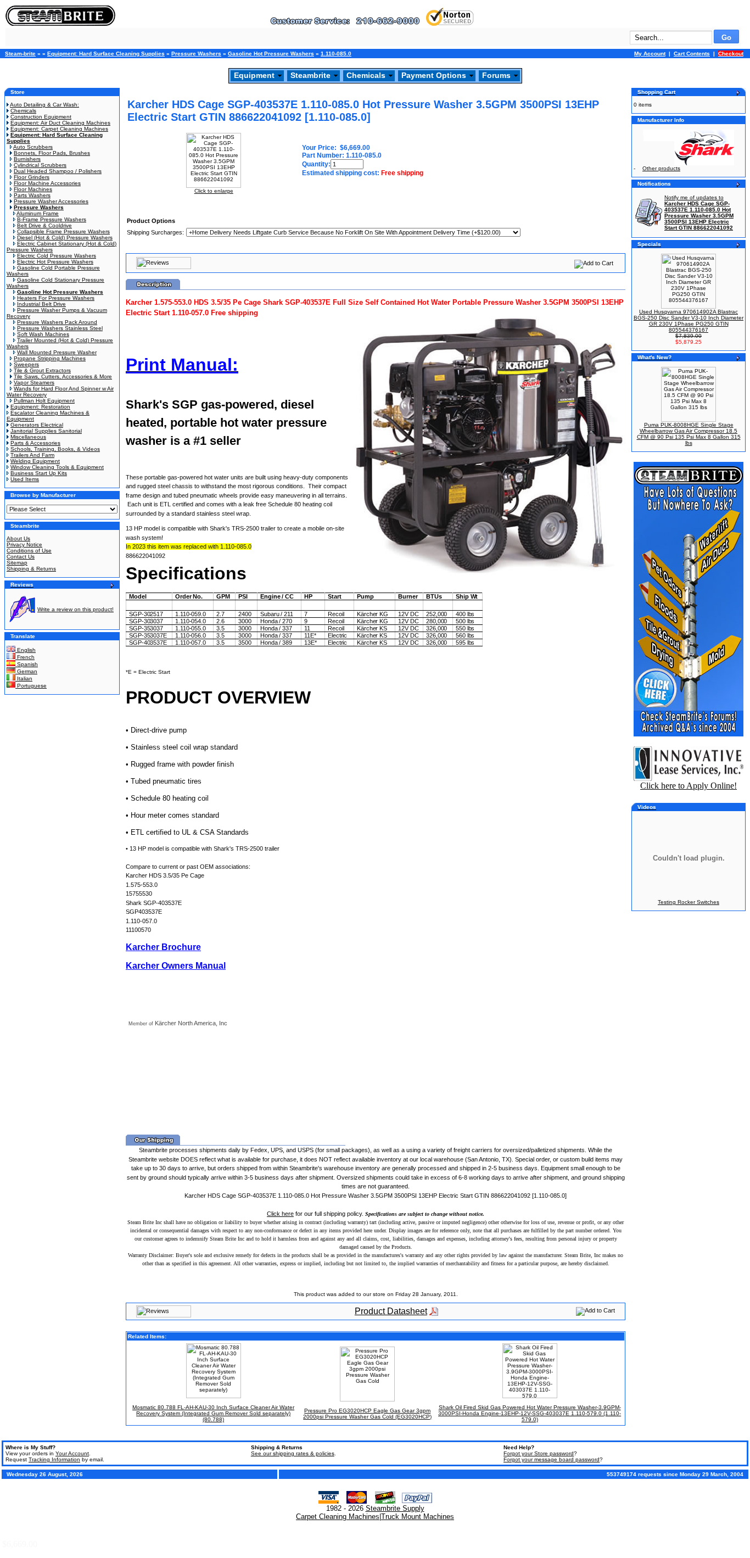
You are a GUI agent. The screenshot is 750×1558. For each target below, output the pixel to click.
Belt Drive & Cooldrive (44, 225)
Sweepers (26, 364)
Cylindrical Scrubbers (40, 165)
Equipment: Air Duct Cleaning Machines (60, 123)
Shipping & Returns (31, 569)
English (25, 650)
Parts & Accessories (35, 443)
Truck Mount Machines (417, 1516)
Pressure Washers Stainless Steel (60, 328)
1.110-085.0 (336, 54)
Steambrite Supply (395, 1508)
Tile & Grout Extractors (42, 370)
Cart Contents (692, 54)
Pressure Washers (196, 54)
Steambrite (310, 75)
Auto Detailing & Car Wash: (44, 105)
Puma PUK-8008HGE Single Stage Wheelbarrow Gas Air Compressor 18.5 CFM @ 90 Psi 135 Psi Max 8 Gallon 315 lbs (689, 434)
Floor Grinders (31, 177)
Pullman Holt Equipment (44, 401)
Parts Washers (32, 195)
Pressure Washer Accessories (51, 201)
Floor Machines (33, 189)
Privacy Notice (24, 544)
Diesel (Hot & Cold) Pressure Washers (65, 237)
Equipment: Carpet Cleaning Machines (59, 129)
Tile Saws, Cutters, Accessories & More (63, 376)
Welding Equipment (35, 461)
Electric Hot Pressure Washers (55, 262)
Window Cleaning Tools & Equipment (57, 467)
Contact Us (21, 557)
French (25, 657)
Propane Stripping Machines (50, 358)
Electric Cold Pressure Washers (56, 256)
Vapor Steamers (34, 382)
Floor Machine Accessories (47, 183)
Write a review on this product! (75, 609)
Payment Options (433, 75)
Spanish (26, 664)
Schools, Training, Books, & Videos (55, 449)
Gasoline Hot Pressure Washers (271, 54)
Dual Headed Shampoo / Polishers (58, 171)
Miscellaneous (28, 437)
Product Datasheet (391, 1311)
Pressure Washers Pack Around (57, 322)
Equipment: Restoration (40, 407)
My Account (649, 54)
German (26, 671)
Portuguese (31, 686)
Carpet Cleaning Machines (337, 1516)
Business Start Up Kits (38, 473)
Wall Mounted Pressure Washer (57, 352)
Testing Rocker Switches (688, 902)
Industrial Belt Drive (41, 304)
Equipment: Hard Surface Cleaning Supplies (106, 54)
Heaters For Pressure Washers (55, 298)
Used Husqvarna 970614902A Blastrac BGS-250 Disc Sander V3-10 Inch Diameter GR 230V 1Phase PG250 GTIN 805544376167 (688, 321)
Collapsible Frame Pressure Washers (63, 231)
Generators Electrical (36, 425)
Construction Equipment (40, 117)
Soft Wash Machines (43, 334)
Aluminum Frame (37, 213)
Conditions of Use (29, 551)
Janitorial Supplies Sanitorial (46, 431)
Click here (280, 1213)
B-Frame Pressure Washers (51, 219)
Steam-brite (20, 54)
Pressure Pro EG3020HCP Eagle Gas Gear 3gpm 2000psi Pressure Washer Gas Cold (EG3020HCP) (367, 1414)
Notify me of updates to (699, 212)
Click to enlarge (213, 191)
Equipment (254, 75)
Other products (661, 168)
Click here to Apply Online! (688, 785)
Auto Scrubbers (33, 147)
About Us (18, 538)
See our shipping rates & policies (292, 1453)
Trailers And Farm (32, 455)
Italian (23, 678)
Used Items (24, 479)
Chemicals (365, 75)
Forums (496, 75)
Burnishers (27, 159)
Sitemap (17, 563)
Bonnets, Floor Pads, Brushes (52, 153)
